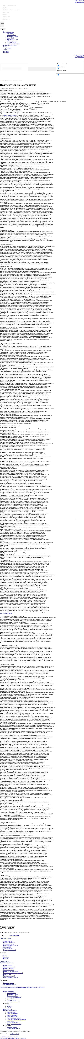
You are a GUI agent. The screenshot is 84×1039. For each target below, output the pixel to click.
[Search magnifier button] (1, 72)
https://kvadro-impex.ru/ (10, 115)
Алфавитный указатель (9, 984)
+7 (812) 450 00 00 (79, 0)
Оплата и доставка (8, 983)
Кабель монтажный (8, 970)
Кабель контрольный (9, 967)
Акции (5, 14)
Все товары (10, 33)
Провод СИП (10, 38)
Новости (6, 12)
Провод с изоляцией (9, 976)
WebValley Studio (14, 935)
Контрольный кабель (12, 36)
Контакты (6, 17)
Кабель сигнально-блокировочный (13, 973)
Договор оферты (4, 987)
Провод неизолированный (10, 945)
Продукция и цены (9, 5)
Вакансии (6, 19)
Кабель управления (12, 41)
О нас (5, 7)
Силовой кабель (11, 35)
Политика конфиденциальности (18, 987)
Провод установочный (13, 43)
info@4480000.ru (79, 2)
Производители (4, 961)
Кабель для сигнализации (10, 971)
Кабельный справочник (11, 10)
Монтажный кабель (12, 39)
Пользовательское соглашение (35, 987)
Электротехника (11, 42)
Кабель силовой (7, 965)
